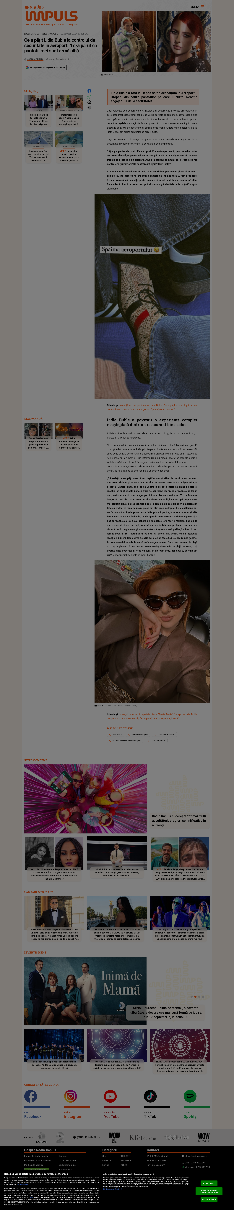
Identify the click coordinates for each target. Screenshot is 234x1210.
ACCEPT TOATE (209, 1183)
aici (31, 1197)
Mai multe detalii (23, 1185)
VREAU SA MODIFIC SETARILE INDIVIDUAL (209, 1191)
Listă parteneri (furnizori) (112, 1189)
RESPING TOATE (209, 1199)
